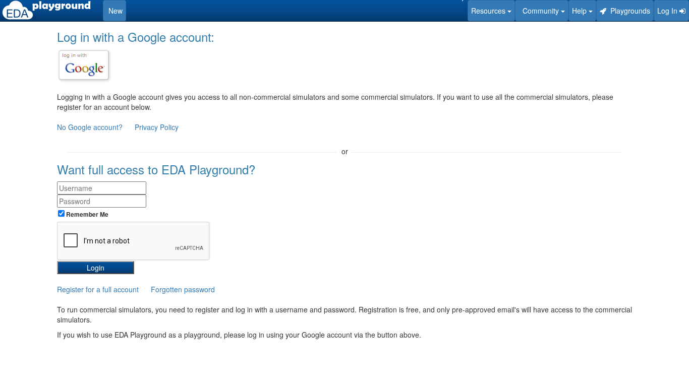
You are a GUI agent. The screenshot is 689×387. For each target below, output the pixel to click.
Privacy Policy (157, 127)
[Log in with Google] (84, 65)
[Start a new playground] (46, 10)
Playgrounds (628, 11)
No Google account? (91, 127)
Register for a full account (98, 289)
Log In (668, 11)
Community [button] (540, 11)
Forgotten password (183, 289)
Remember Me (86, 214)
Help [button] (580, 11)
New (114, 11)
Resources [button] (489, 11)
